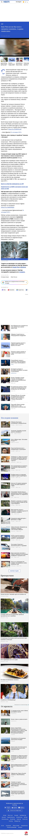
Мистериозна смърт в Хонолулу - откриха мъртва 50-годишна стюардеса (19, 511)
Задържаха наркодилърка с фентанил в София (18, 519)
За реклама (8, 825)
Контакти (20, 827)
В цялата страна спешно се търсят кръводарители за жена (18, 353)
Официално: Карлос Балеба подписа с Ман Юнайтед (18, 774)
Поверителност (24, 825)
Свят (2, 24)
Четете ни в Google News (15, 810)
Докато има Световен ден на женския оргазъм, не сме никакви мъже (19, 748)
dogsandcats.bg (13, 373)
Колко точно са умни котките (19, 719)
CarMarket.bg (19, 817)
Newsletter (12, 289)
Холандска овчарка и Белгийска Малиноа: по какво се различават (19, 370)
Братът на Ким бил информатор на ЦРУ (12, 184)
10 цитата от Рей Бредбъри (8, 700)
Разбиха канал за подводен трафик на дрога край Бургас (19, 475)
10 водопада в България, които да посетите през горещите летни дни (14, 638)
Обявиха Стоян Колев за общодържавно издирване (18, 335)
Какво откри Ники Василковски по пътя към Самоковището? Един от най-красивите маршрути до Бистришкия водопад (19, 730)
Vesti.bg (6, 2)
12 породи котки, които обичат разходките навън (19, 711)
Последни (18, 1)
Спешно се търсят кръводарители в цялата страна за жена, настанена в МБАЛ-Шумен (19, 783)
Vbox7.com (10, 815)
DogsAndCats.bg (11, 817)
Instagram (22, 272)
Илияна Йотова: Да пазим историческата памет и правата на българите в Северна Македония (18, 397)
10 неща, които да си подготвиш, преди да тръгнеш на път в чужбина (12, 615)
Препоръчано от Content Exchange (21, 704)
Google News (21, 289)
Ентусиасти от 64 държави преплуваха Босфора (18, 738)
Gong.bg (16, 815)
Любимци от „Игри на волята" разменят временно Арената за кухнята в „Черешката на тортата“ (19, 458)
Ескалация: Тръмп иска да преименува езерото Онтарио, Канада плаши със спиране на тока (19, 493)
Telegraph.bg (17, 821)
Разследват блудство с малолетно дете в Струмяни (19, 545)
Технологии (13, 531)
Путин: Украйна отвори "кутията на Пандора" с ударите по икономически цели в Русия (18, 379)
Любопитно (13, 462)
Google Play (15, 267)
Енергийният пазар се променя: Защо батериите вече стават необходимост (18, 361)
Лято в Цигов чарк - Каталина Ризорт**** (19, 440)
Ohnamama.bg (5, 819)
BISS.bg (25, 817)
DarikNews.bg (23, 815)
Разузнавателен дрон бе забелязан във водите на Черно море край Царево (18, 792)
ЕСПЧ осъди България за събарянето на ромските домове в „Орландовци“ (18, 537)
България (13, 424)
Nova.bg (4, 817)
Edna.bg (11, 821)
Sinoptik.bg (12, 819)
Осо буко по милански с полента (10, 679)
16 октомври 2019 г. (16, 132)
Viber (5, 289)
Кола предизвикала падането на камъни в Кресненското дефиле (19, 467)
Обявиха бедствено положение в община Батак (18, 422)
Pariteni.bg (24, 819)
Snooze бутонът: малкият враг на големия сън (13, 594)
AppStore (23, 267)
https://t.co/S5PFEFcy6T (14, 129)
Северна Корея (5, 277)
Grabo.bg (19, 819)
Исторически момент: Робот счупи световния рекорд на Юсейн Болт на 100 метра (19, 388)
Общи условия (16, 825)
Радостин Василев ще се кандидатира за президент (18, 448)
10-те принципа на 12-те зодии (9, 659)
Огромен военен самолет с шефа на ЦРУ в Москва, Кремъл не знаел (18, 344)
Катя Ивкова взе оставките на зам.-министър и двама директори (19, 327)
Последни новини (9, 418)
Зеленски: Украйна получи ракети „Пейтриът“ (18, 431)
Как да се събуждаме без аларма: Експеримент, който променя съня (19, 563)
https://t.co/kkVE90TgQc (7, 207)
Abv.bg (4, 815)
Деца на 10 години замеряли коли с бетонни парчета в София (19, 484)
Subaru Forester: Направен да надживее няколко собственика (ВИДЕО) (19, 528)
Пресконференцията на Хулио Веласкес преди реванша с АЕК (19, 766)
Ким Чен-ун (14, 277)
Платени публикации (11, 827)
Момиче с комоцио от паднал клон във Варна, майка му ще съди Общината (19, 502)
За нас (2, 825)
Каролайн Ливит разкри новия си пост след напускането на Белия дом (18, 406)
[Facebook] (14, 829)
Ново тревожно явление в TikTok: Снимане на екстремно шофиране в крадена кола (19, 554)
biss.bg (12, 364)
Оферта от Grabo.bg (15, 442)
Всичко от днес (14, 571)
